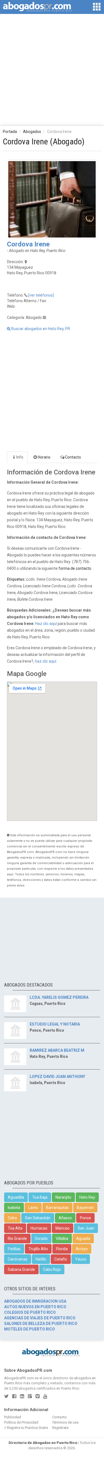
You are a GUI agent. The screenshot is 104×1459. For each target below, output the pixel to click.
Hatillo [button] (40, 1259)
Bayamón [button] (85, 1207)
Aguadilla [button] (16, 1197)
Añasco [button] (65, 1218)
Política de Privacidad (21, 1422)
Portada (10, 131)
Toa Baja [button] (39, 1197)
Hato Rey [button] (87, 1197)
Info (19, 457)
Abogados (32, 131)
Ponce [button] (85, 1218)
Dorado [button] (41, 1238)
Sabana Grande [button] (21, 1269)
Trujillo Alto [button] (38, 1249)
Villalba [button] (62, 1238)
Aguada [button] (83, 1238)
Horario (44, 457)
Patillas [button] (14, 1249)
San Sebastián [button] (37, 1218)
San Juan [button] (86, 1228)
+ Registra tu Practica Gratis (26, 1428)
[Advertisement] (52, 69)
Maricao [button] (62, 1228)
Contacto (73, 457)
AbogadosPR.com (19, 1378)
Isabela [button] (14, 1207)
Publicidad (12, 1417)
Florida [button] (62, 1249)
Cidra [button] (12, 1218)
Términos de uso (65, 1422)
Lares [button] (33, 1207)
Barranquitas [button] (57, 1207)
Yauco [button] (80, 1259)
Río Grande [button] (17, 1238)
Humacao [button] (39, 1228)
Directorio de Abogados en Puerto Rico (43, 1443)
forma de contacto (75, 568)
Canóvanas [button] (17, 1259)
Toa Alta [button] (15, 1228)
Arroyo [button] (82, 1249)
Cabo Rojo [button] (52, 1269)
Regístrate (60, 1428)
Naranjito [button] (63, 1197)
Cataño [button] (60, 1259)
